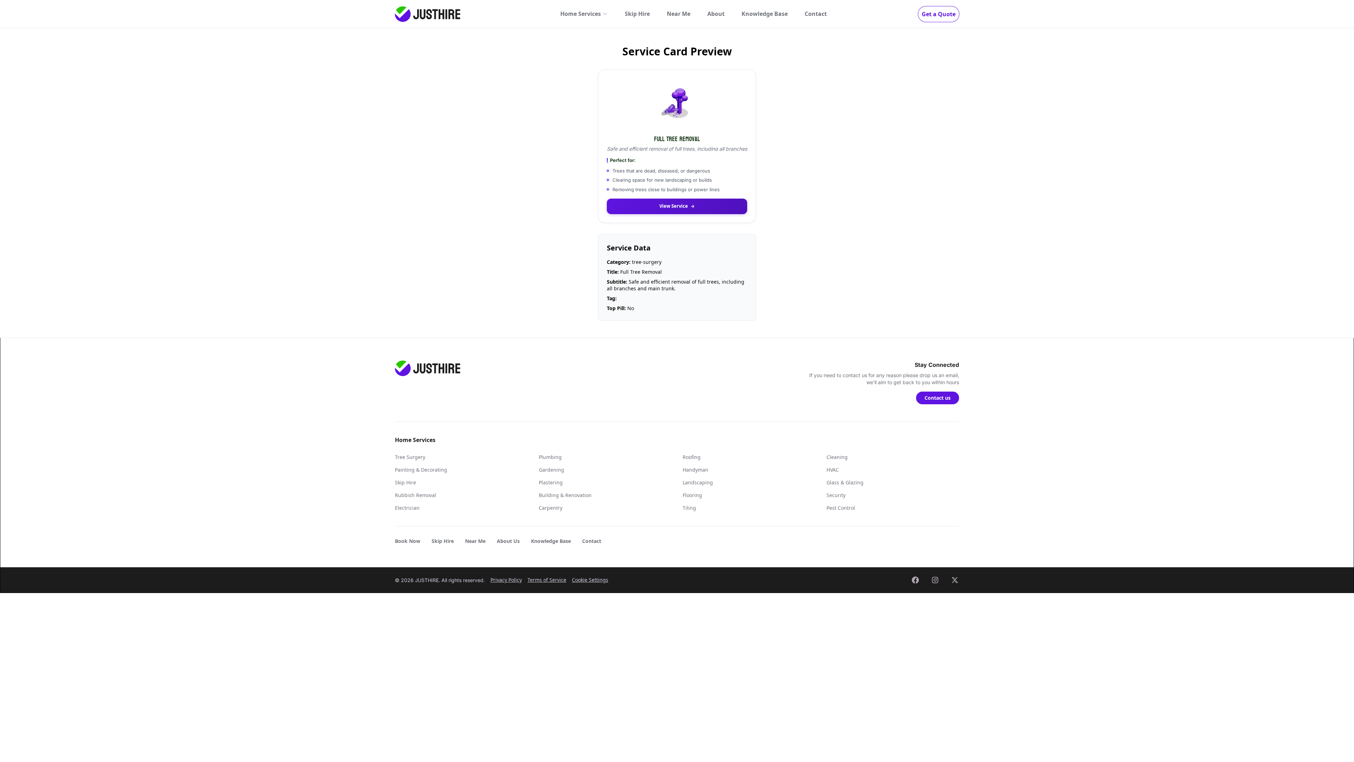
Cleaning (837, 457)
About (716, 14)
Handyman (695, 469)
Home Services (580, 14)
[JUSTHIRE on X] (955, 580)
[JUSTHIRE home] (427, 14)
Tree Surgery (410, 457)
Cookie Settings (590, 579)
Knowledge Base (765, 14)
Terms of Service (546, 579)
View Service (673, 206)
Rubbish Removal (415, 495)
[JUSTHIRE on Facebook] (915, 580)
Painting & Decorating (421, 469)
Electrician (407, 507)
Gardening (551, 469)
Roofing (692, 457)
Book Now (407, 541)
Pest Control (841, 507)
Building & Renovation (565, 495)
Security (836, 495)
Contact (816, 14)
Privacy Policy (506, 579)
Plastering (551, 482)
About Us (508, 541)
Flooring (692, 495)
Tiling (689, 507)
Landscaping (698, 482)
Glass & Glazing (845, 482)
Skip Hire (637, 14)
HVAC (833, 469)
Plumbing (550, 457)
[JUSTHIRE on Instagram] (935, 580)
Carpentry (550, 507)
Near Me (678, 14)
